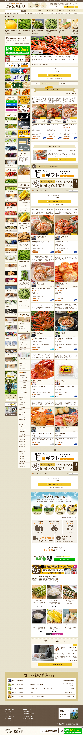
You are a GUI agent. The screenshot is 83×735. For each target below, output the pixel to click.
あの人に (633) (22, 358)
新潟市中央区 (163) (24, 382)
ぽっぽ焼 (51, 13)
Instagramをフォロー (12, 110)
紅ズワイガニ (55, 71)
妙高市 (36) (22, 439)
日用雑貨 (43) (9, 329)
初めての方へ (49, 0)
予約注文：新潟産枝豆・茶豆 (24, 261)
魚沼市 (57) (22, 431)
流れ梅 (31, 13)
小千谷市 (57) (23, 429)
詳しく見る (39, 532)
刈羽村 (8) (22, 456)
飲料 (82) (8, 283)
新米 (25, 13)
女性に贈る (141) (23, 360)
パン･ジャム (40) (9, 268)
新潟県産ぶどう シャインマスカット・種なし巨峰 (41, 688)
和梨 (28, 13)
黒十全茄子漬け (33, 680)
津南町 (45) (22, 441)
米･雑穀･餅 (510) (9, 191)
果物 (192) (8, 176)
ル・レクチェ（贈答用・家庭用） (37, 696)
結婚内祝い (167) (23, 344)
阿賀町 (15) (22, 451)
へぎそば (55, 13)
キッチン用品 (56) (10, 322)
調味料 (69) (8, 237)
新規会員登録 (7, 0)
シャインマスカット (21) (11, 143)
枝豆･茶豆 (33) (9, 121)
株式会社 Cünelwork (65, 723)
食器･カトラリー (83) (9, 314)
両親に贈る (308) (23, 365)
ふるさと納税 (9, 13)
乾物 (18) (8, 252)
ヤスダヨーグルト (67, 13)
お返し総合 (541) (23, 339)
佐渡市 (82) (22, 426)
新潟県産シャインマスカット (24, 200)
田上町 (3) (22, 458)
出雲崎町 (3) (22, 461)
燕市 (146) (22, 404)
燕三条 (38, 13)
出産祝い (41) (22, 326)
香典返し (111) (23, 349)
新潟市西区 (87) (24, 392)
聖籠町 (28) (22, 444)
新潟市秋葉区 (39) (24, 387)
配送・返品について (57, 0)
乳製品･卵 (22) (9, 275)
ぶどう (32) (8, 136)
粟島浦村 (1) (22, 466)
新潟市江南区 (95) (24, 385)
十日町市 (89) (23, 414)
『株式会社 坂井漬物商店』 (69, 680)
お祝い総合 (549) (23, 323)
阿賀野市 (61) (23, 419)
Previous (3, 26)
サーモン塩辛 (74, 13)
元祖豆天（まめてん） (22, 242)
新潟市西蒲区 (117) (24, 394)
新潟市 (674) (22, 375)
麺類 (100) (8, 230)
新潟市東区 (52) (24, 380)
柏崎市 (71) (22, 412)
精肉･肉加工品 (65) (10, 216)
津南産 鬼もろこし (34, 692)
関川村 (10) (22, 453)
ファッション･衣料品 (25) (10, 337)
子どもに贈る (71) (23, 368)
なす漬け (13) (9, 150)
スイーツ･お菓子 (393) (9, 199)
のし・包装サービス (66, 0)
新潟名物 (14, 13)
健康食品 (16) (9, 297)
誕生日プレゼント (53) (24, 331)
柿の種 (42, 13)
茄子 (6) (8, 158)
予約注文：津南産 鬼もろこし (24, 223)
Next (80, 26)
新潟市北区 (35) (24, 377)
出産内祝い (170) (23, 342)
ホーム (44, 0)
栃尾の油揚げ (60, 13)
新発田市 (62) (23, 421)
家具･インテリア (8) (10, 361)
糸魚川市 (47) (23, 424)
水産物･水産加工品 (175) (10, 208)
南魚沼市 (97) (23, 409)
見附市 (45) (22, 434)
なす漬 (35, 13)
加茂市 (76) (22, 417)
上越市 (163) (22, 399)
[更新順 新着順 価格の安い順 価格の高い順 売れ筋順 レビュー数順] (73, 191)
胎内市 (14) (22, 446)
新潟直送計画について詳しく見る (70, 517)
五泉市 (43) (22, 436)
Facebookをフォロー (12, 104)
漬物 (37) (8, 245)
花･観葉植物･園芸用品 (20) (10, 305)
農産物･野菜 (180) (10, 184)
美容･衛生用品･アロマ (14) (10, 346)
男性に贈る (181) (23, 363)
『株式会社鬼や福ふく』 (69, 692)
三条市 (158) (22, 402)
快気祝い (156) (23, 347)
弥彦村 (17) (22, 448)
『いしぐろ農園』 (71, 688)
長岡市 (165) (22, 397)
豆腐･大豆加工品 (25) (9, 260)
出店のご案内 (74, 0)
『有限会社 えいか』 (70, 696)
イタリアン (46, 13)
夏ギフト (19, 13)
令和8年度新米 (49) (10, 165)
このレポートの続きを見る (71, 660)
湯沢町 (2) (22, 463)
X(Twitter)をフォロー (12, 107)
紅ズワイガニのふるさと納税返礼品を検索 (55, 78)
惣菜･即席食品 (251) (10, 223)
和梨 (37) (8, 128)
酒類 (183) (8, 290)
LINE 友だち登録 (65, 559)
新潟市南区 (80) (24, 390)
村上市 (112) (22, 407)
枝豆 (22, 13)
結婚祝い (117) (23, 328)
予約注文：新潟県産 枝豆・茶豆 (24, 280)
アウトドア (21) (9, 354)
